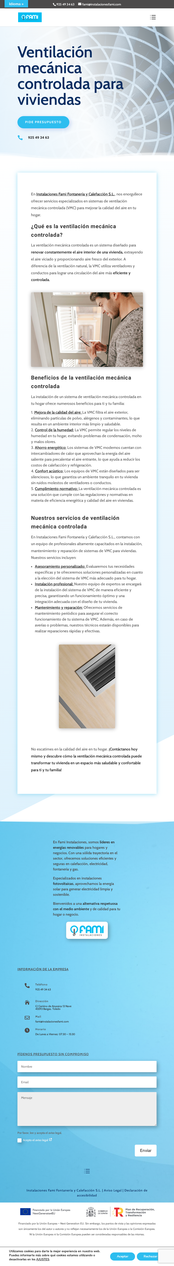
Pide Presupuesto (43, 122)
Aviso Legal (113, 1190)
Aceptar (122, 1256)
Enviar (145, 1150)
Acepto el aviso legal (36, 1140)
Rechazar (150, 1256)
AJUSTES (42, 1259)
